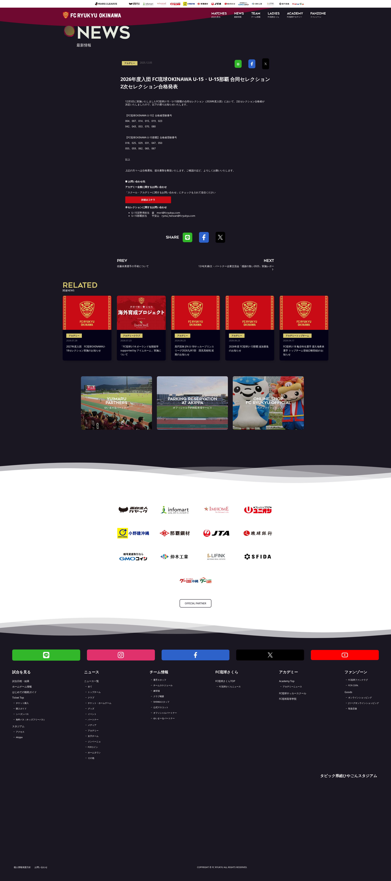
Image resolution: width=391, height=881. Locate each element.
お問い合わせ (41, 867)
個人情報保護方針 (22, 867)
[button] (219, 15)
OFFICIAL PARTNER (195, 603)
